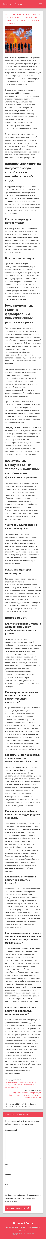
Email (8, 1174)
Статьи (10, 1107)
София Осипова (30, 1104)
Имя (7, 1164)
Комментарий (12, 1130)
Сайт (7, 1185)
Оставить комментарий (26, 1107)
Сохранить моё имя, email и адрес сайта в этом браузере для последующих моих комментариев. (23, 1198)
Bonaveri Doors (13, 4)
